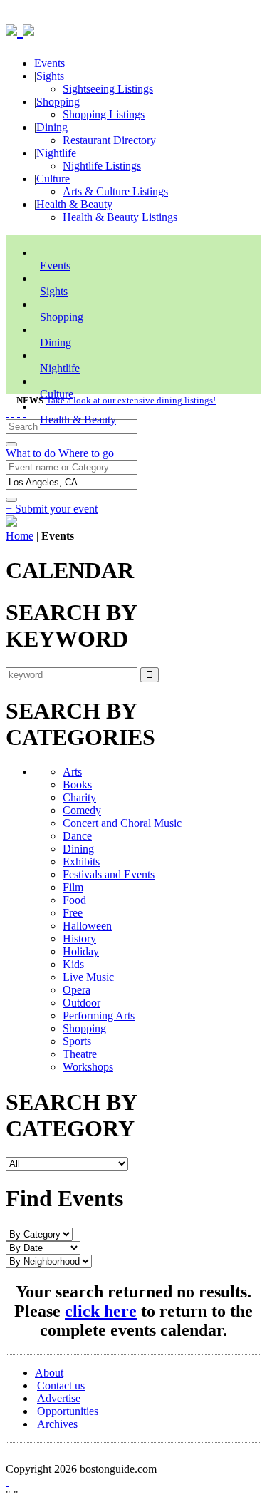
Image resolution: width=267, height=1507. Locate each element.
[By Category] (39, 1234)
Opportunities (67, 1411)
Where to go (86, 453)
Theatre (80, 1054)
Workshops (88, 1067)
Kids (73, 964)
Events (49, 63)
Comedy (82, 810)
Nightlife (56, 153)
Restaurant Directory (109, 140)
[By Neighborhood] (49, 1261)
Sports (77, 1041)
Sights (50, 76)
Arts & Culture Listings (115, 191)
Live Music (88, 977)
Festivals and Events (109, 874)
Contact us (61, 1385)
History (79, 938)
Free (73, 913)
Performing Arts (99, 1015)
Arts (72, 772)
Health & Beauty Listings (120, 217)
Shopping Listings (104, 114)
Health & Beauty (74, 204)
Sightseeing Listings (108, 89)
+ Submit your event (52, 509)
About (49, 1373)
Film (73, 887)
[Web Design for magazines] (7, 1482)
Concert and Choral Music (122, 823)
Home (19, 536)
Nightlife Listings (102, 166)
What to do (32, 453)
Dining (52, 127)
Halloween (87, 926)
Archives (57, 1424)
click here (101, 1311)
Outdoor (81, 1003)
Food (74, 900)
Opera (76, 990)
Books (77, 784)
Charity (79, 797)
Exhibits (81, 861)
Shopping (58, 102)
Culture (53, 179)
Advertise (58, 1398)
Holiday (81, 951)
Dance (77, 836)
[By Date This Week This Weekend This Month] (43, 1247)
